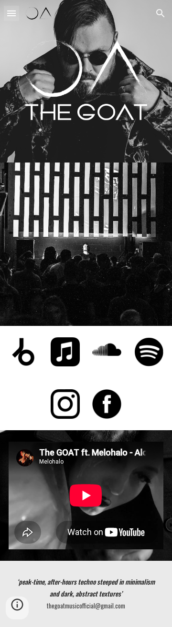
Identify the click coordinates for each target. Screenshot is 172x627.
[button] (11, 13)
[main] (86, 594)
